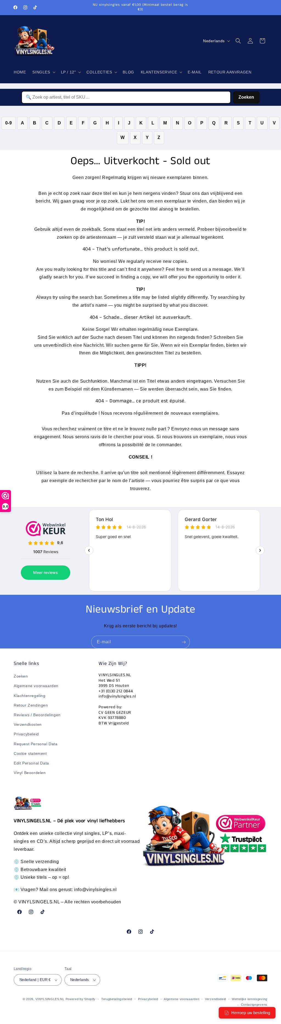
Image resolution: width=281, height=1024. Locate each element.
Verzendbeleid (215, 999)
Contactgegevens (254, 1004)
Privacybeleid (26, 734)
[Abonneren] (184, 642)
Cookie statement (30, 753)
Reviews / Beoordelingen (37, 715)
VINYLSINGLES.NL (49, 999)
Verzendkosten (28, 724)
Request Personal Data (36, 744)
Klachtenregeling (30, 695)
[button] (43, 72)
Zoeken (246, 97)
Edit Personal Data (31, 763)
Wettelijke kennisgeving (249, 999)
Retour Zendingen (31, 705)
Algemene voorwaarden (36, 686)
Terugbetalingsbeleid (116, 999)
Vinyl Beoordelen (30, 772)
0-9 (8, 123)
